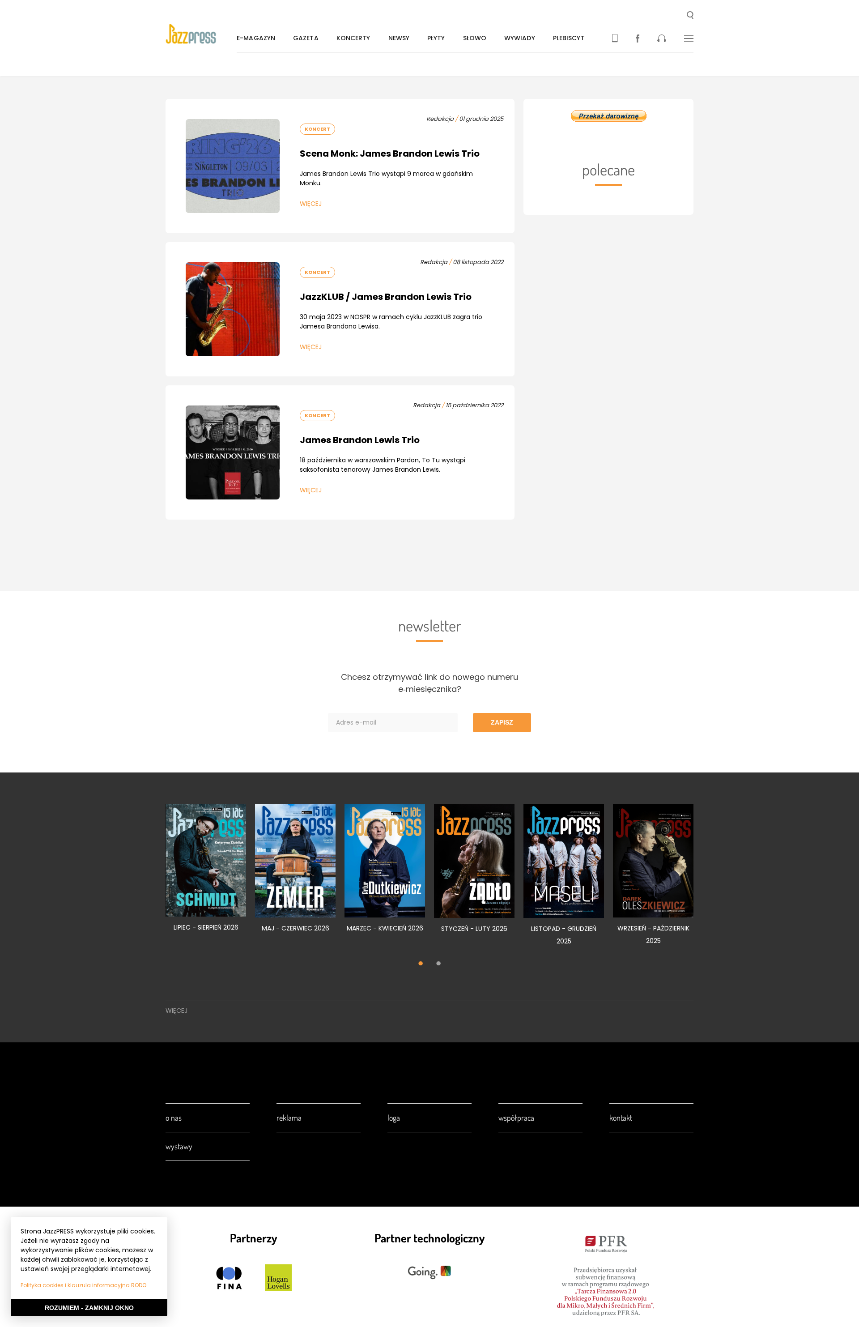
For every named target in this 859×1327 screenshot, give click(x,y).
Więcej (311, 203)
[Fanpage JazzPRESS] (637, 38)
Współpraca (516, 1117)
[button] (690, 16)
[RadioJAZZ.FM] (661, 38)
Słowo (475, 38)
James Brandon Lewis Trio (360, 440)
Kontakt (620, 1117)
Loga (393, 1117)
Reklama (289, 1117)
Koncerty (353, 38)
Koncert (317, 128)
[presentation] (201, 34)
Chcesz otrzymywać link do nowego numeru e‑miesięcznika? (429, 683)
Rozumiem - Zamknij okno (89, 1307)
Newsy (399, 38)
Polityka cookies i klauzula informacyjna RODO (83, 1285)
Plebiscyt (569, 38)
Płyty (436, 38)
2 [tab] (438, 964)
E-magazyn (256, 38)
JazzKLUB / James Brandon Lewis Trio (386, 296)
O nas (174, 1117)
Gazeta (306, 38)
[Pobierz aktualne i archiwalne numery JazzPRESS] (615, 38)
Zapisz (502, 722)
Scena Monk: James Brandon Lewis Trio (390, 153)
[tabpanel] (206, 873)
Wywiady (519, 38)
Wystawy (179, 1146)
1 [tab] (421, 964)
